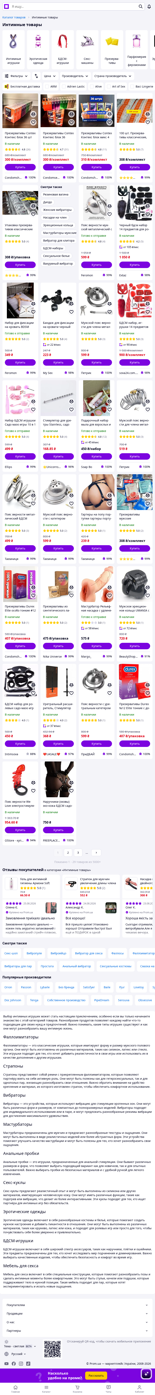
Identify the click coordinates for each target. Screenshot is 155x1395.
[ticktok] (28, 1363)
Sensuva (123, 1000)
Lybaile (45, 987)
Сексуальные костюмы (115, 966)
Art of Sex (118, 86)
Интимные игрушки (13, 61)
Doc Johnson (12, 1000)
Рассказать (96, 1375)
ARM (53, 86)
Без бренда (66, 987)
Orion (8, 987)
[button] (20, 167)
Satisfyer (89, 987)
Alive (98, 86)
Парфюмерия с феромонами (136, 61)
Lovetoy (139, 987)
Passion (26, 987)
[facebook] (13, 1363)
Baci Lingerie (144, 86)
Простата (47, 966)
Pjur (122, 987)
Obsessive (145, 1000)
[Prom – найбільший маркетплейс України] (6, 6)
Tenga (34, 1000)
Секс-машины (87, 61)
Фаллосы (117, 953)
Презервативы (112, 61)
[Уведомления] (149, 6)
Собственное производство (66, 1000)
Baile (107, 987)
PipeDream (101, 1000)
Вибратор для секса (89, 953)
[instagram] (21, 1363)
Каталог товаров (13, 17)
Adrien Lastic (76, 86)
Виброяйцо (58, 953)
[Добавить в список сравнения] (33, 114)
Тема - (14, 1346)
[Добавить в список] (33, 122)
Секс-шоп (11, 953)
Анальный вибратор (77, 966)
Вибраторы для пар (18, 966)
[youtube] (6, 1363)
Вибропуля (34, 953)
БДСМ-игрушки (63, 61)
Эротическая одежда (38, 61)
